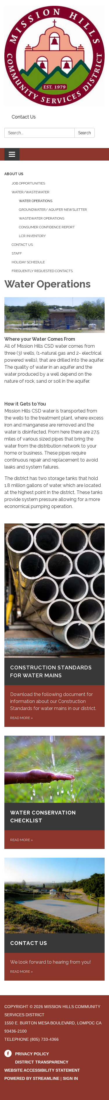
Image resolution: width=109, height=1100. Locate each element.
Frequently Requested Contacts (42, 271)
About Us (13, 174)
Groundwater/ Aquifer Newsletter (53, 210)
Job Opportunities (28, 183)
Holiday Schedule (28, 262)
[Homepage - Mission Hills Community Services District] (54, 56)
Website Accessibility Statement (42, 1070)
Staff (17, 253)
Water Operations (35, 201)
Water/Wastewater (30, 192)
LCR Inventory (32, 236)
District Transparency (41, 1062)
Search (84, 132)
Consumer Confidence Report (47, 227)
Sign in (70, 1078)
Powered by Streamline (31, 1078)
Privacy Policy (32, 1054)
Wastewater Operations (41, 218)
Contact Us (24, 117)
